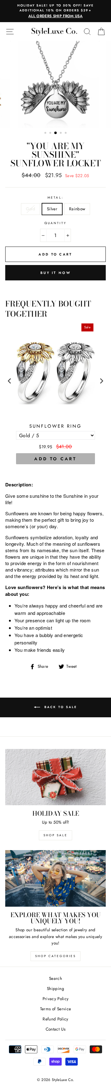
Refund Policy (55, 1019)
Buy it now (55, 272)
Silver (52, 209)
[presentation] (9, 381)
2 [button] (50, 133)
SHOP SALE (55, 835)
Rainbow (77, 209)
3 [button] (55, 133)
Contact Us (55, 1029)
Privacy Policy (56, 999)
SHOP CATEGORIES (55, 956)
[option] (55, 11)
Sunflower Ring (55, 426)
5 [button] (66, 133)
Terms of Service (55, 1009)
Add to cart (55, 459)
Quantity (55, 223)
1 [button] (45, 133)
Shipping (55, 988)
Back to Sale (60, 707)
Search (55, 978)
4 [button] (61, 133)
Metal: (55, 197)
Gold (30, 209)
